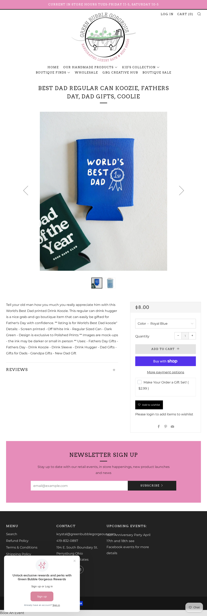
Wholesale (86, 72)
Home (53, 67)
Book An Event (12, 613)
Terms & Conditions (21, 547)
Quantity (142, 336)
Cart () (185, 14)
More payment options (165, 372)
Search (11, 534)
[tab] (96, 283)
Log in (167, 14)
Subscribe (149, 485)
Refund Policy (17, 541)
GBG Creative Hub (120, 72)
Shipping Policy (18, 554)
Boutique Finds (51, 72)
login (151, 414)
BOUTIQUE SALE (157, 72)
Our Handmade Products (88, 67)
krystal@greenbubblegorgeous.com (85, 534)
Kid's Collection (139, 67)
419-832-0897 (67, 541)
